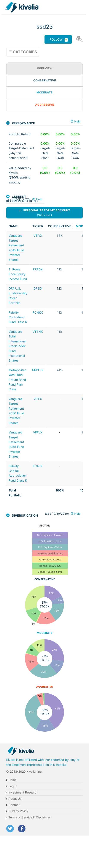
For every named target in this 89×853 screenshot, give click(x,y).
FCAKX (38, 466)
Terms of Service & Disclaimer (29, 817)
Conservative (44, 80)
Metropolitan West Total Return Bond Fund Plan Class (17, 379)
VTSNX (38, 331)
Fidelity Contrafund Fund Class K (18, 317)
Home (12, 780)
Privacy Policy (18, 811)
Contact (14, 805)
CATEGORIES (24, 52)
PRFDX (38, 269)
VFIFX (38, 399)
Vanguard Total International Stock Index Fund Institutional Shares (17, 346)
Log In (12, 786)
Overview (44, 68)
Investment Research (23, 792)
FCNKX (38, 312)
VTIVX (37, 235)
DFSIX (37, 288)
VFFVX (37, 432)
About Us (14, 798)
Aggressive (44, 104)
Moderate (44, 92)
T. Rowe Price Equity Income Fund (18, 274)
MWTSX (37, 370)
